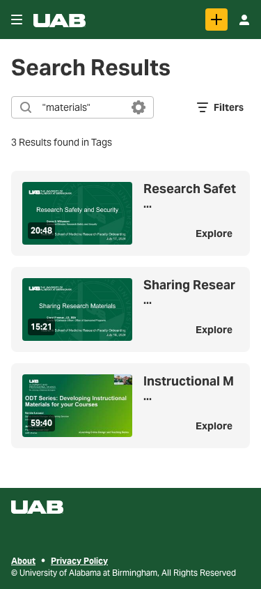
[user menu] (244, 19)
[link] (216, 19)
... (189, 196)
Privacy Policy (79, 561)
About (23, 561)
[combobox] (82, 107)
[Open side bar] (17, 19)
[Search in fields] (138, 107)
